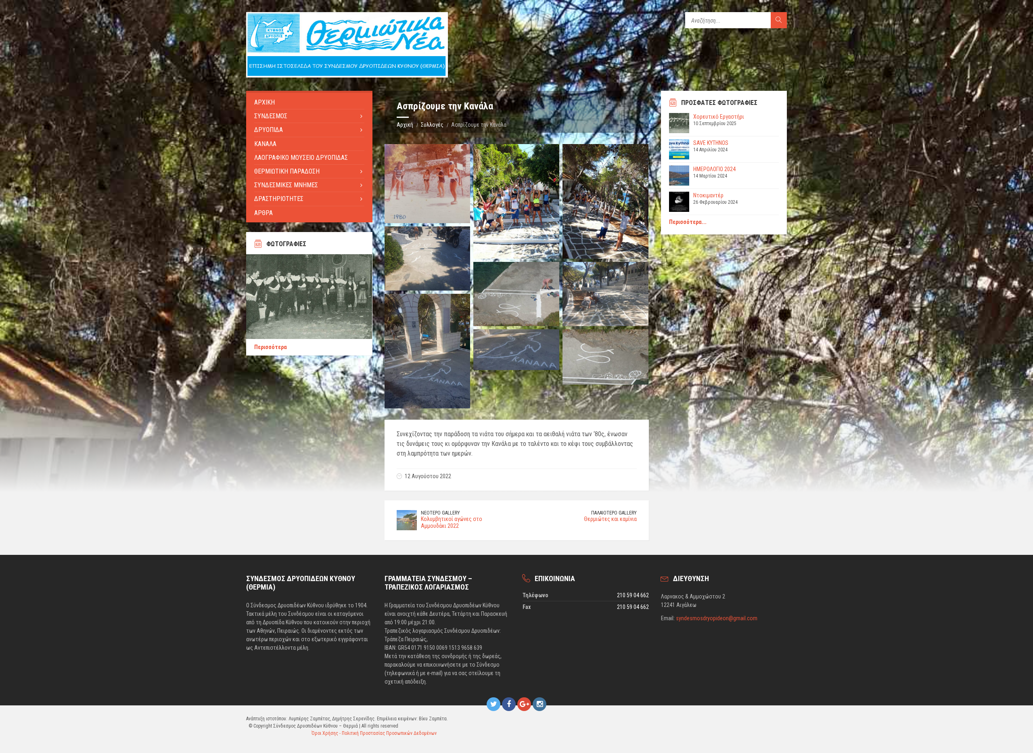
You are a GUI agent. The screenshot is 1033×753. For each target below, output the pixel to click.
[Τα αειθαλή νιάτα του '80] (427, 183)
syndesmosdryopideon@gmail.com (716, 618)
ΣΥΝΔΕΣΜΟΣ (270, 116)
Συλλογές (432, 124)
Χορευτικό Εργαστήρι (718, 116)
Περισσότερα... (688, 222)
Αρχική (405, 124)
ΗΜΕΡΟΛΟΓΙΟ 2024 (714, 169)
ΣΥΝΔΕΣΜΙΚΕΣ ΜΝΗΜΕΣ (286, 185)
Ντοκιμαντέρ (708, 195)
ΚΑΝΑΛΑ (265, 144)
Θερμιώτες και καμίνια (610, 519)
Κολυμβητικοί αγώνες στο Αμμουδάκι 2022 (451, 522)
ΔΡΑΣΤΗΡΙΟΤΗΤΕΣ (278, 199)
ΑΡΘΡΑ (263, 213)
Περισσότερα (270, 347)
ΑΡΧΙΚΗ (264, 102)
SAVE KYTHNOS (710, 143)
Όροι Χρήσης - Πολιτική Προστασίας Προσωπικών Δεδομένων (374, 733)
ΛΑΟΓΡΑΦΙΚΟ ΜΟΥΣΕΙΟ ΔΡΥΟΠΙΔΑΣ (301, 157)
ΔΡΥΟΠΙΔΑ (268, 130)
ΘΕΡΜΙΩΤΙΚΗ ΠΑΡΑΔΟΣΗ (287, 171)
